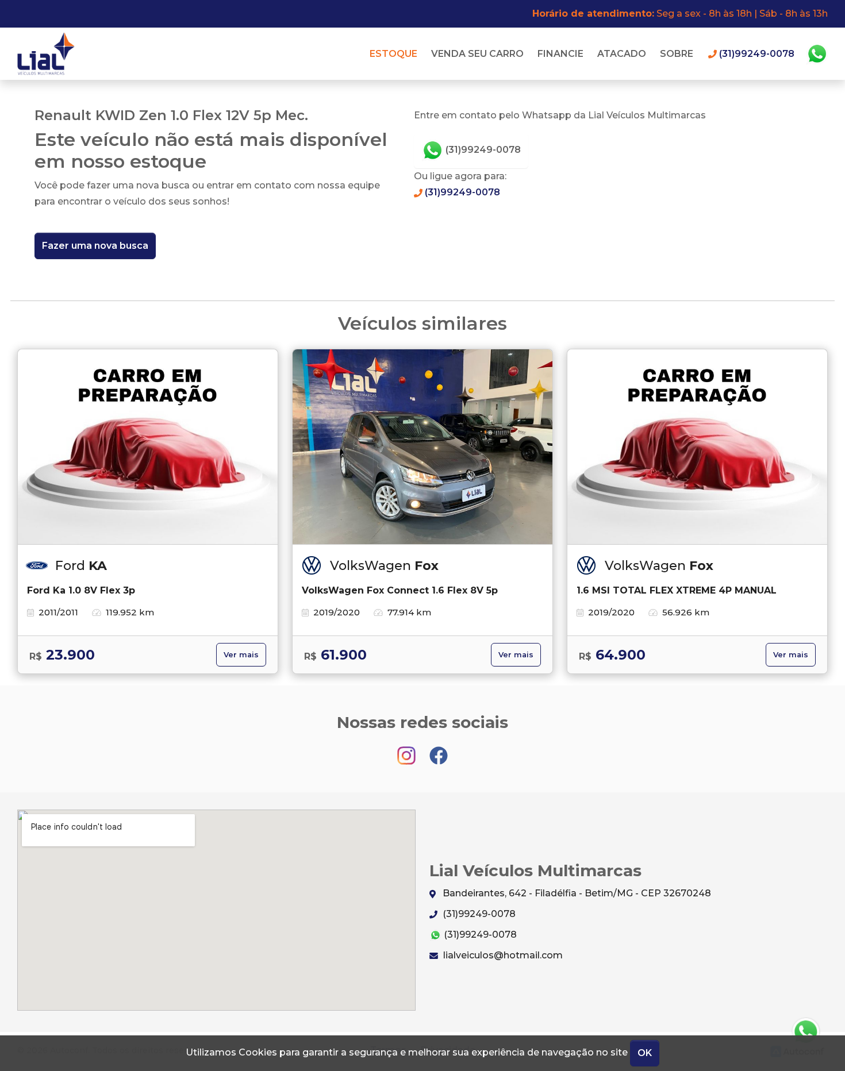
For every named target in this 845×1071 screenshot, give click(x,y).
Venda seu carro (477, 53)
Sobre (676, 53)
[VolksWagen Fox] (422, 447)
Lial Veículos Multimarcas (49, 53)
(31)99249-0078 (482, 149)
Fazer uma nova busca (95, 245)
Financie (560, 53)
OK (644, 1052)
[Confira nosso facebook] (439, 750)
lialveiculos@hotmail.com (502, 955)
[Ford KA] (148, 447)
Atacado (621, 53)
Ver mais (241, 654)
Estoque (393, 53)
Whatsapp (817, 54)
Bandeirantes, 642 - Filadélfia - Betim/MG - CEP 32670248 (575, 893)
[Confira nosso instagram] (407, 750)
